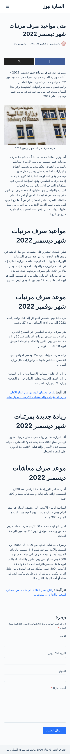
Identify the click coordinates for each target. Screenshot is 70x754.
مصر (24, 43)
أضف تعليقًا (58, 688)
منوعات (17, 43)
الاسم (62, 636)
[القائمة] (7, 6)
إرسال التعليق (54, 730)
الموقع (62, 671)
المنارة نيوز (53, 6)
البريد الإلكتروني (57, 653)
